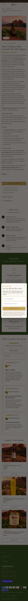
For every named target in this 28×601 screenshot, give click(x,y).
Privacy (20, 315)
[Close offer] (24, 285)
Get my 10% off (14, 308)
